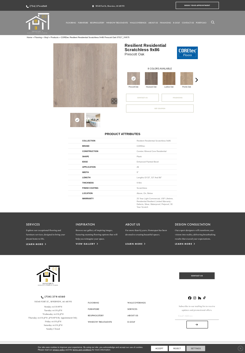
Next (119, 118)
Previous (51, 118)
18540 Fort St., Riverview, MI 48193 (109, 6)
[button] (197, 5)
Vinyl (46, 37)
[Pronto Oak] (187, 78)
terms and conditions (82, 350)
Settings (196, 348)
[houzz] (200, 298)
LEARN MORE (34, 244)
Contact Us (142, 98)
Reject (177, 348)
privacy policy (59, 350)
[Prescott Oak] (133, 78)
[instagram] (195, 298)
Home (29, 37)
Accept (159, 348)
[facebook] (190, 298)
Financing (177, 98)
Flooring (38, 37)
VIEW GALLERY (85, 244)
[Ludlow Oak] (169, 78)
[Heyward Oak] (151, 78)
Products (55, 37)
